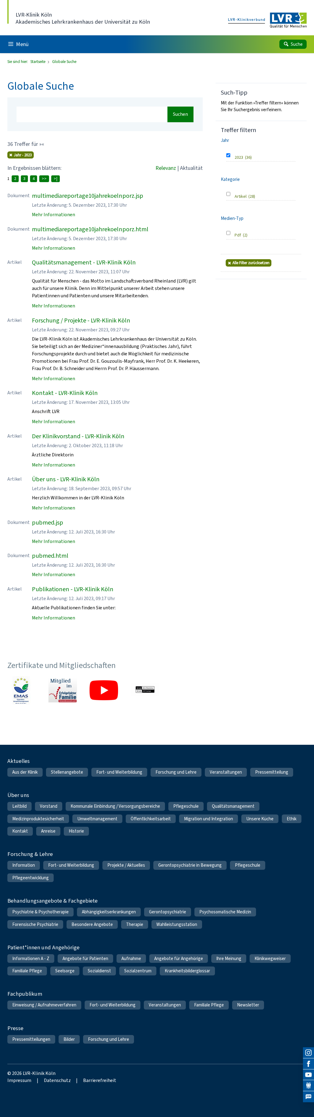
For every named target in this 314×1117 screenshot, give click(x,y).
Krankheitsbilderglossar (187, 971)
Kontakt (20, 831)
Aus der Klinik (25, 772)
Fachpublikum (24, 994)
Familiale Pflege (27, 971)
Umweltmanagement (97, 819)
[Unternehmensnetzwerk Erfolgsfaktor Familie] (62, 690)
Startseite (38, 61)
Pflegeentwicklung (30, 878)
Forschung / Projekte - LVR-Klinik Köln (81, 320)
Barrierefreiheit (99, 1080)
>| (55, 179)
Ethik (292, 819)
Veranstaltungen (226, 772)
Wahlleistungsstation (176, 924)
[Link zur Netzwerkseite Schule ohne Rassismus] (145, 690)
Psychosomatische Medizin (225, 912)
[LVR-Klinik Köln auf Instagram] (308, 1052)
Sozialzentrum (137, 971)
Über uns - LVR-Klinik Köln (66, 479)
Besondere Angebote (92, 924)
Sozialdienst (99, 971)
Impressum (19, 1080)
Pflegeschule (186, 806)
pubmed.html (50, 556)
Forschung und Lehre (176, 772)
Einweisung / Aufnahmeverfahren (44, 1005)
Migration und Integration (208, 819)
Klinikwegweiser (270, 958)
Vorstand (48, 806)
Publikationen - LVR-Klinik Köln (72, 589)
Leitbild (19, 806)
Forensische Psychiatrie (35, 924)
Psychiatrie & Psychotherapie (40, 912)
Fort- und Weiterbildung (119, 772)
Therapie (134, 924)
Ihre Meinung (228, 958)
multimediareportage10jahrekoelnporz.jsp (87, 196)
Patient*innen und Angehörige (43, 947)
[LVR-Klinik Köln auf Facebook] (308, 1063)
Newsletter (248, 1005)
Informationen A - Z (30, 958)
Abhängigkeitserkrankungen (109, 912)
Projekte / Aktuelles (126, 865)
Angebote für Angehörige (178, 958)
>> (44, 179)
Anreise (48, 831)
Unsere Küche (260, 819)
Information (23, 865)
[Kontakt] (308, 1085)
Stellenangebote (67, 772)
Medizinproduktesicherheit (38, 819)
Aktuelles (18, 761)
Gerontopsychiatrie (167, 912)
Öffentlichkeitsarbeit (151, 819)
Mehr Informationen (53, 214)
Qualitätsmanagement (233, 806)
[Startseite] (267, 20)
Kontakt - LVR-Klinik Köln (65, 393)
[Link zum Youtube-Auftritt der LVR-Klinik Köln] (104, 690)
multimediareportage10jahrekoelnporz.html (90, 229)
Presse (15, 1028)
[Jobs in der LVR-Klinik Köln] (308, 1096)
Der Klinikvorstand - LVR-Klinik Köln (78, 436)
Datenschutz (57, 1080)
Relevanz (165, 168)
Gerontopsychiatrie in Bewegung (190, 865)
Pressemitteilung (271, 772)
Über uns (18, 795)
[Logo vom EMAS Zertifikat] (21, 690)
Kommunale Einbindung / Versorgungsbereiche (115, 806)
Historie (76, 831)
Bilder (69, 1039)
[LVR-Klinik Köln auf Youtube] (308, 1074)
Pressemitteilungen (31, 1039)
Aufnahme (131, 958)
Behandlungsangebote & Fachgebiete (52, 900)
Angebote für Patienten (85, 958)
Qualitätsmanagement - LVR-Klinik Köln (84, 262)
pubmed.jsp (47, 522)
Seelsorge (65, 971)
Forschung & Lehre (30, 854)
